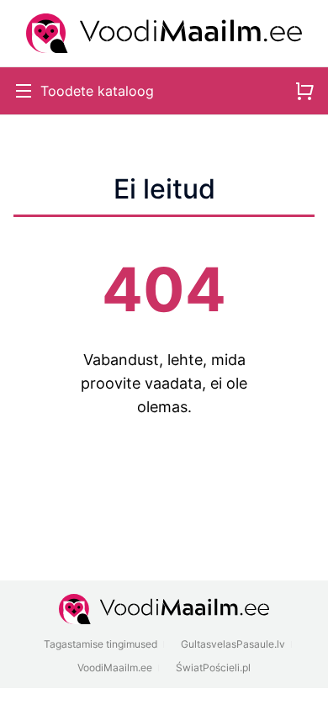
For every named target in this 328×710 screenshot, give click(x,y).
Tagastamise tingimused (100, 644)
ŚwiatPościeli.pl (213, 667)
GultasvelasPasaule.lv (233, 644)
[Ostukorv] (304, 91)
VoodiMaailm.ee (114, 667)
